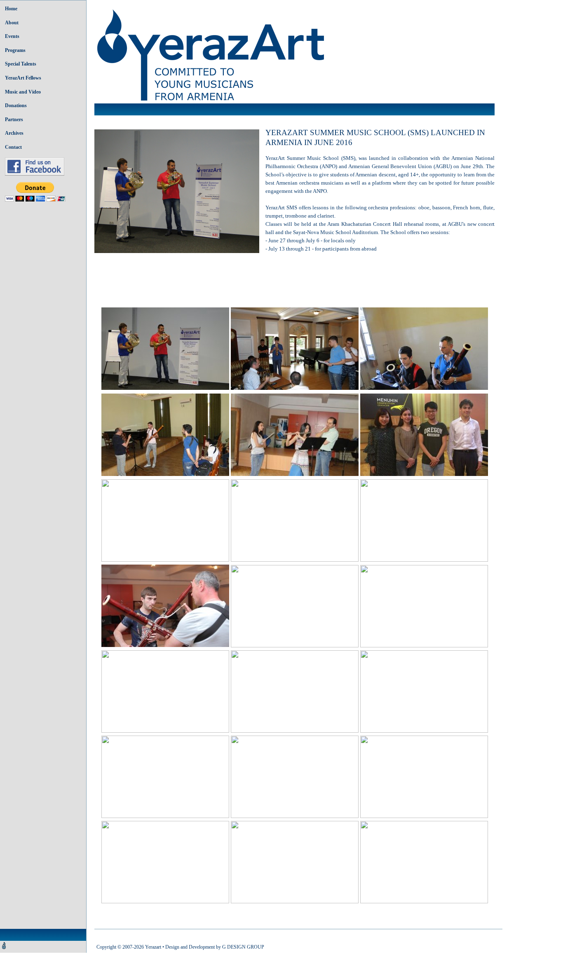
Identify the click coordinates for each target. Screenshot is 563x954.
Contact (13, 147)
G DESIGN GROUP (243, 947)
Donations (16, 105)
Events (12, 36)
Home (11, 9)
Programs (15, 50)
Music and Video (23, 92)
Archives (14, 133)
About (12, 23)
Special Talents (20, 64)
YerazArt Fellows (23, 78)
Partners (14, 119)
